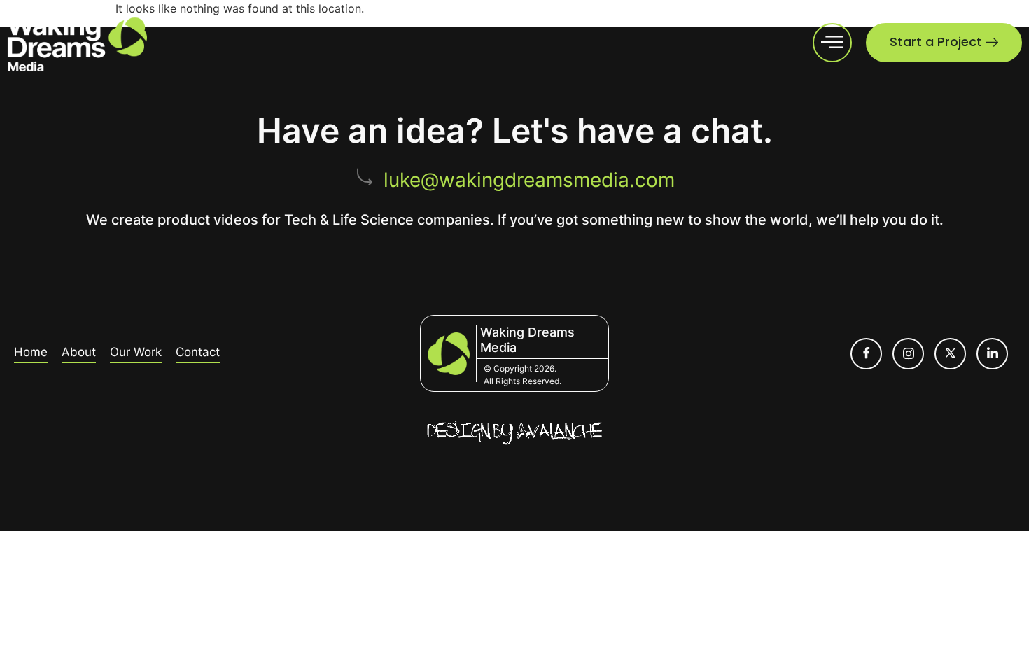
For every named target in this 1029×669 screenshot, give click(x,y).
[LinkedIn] (992, 353)
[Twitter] (950, 353)
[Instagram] (908, 353)
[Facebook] (866, 353)
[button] (832, 42)
